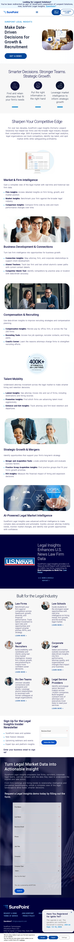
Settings (64, 937)
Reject (53, 937)
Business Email (54, 731)
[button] (71, 912)
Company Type (37, 866)
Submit (19, 891)
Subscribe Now (49, 742)
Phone (37, 836)
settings (22, 940)
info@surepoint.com (19, 921)
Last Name (37, 817)
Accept (43, 937)
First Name (37, 807)
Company (37, 856)
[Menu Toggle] (37, 12)
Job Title (37, 846)
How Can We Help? (20, 876)
